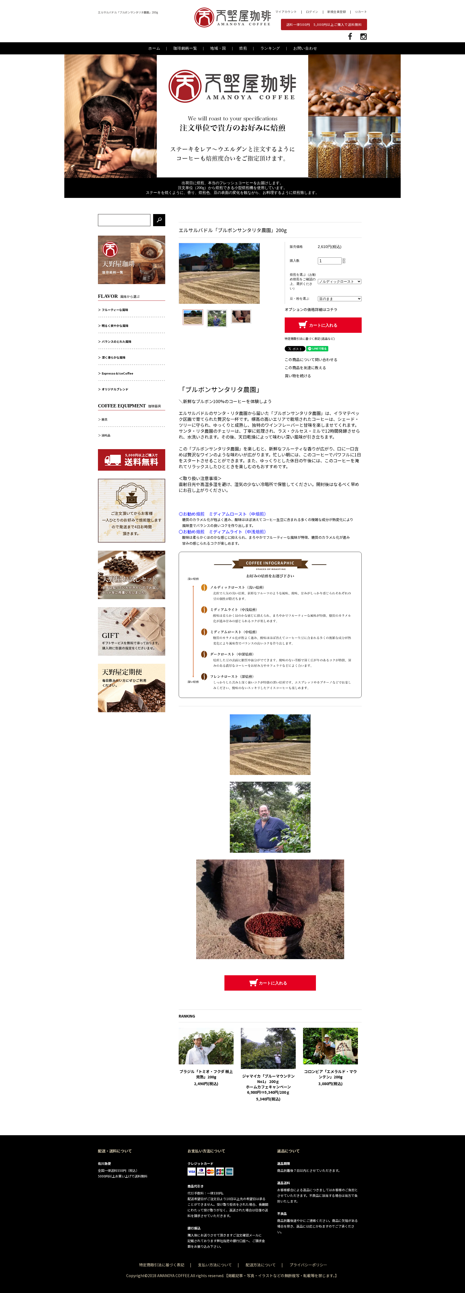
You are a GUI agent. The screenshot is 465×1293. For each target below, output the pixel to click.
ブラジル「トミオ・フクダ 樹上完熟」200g (206, 1074)
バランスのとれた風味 (116, 341)
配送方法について (261, 1264)
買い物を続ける (298, 375)
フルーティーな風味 (115, 309)
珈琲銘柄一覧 (185, 48)
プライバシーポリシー (308, 1264)
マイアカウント (286, 11)
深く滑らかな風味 (113, 357)
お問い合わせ (305, 48)
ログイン (312, 11)
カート (362, 11)
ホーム (154, 48)
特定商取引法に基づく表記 (161, 1264)
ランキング (270, 48)
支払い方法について (215, 1264)
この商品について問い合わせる (311, 359)
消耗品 (105, 435)
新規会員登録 (336, 11)
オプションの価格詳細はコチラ (311, 309)
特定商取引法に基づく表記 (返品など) (310, 338)
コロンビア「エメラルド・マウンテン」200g (330, 1074)
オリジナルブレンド (115, 389)
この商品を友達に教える (305, 367)
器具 (104, 419)
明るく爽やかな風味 (115, 325)
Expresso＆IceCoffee (117, 373)
